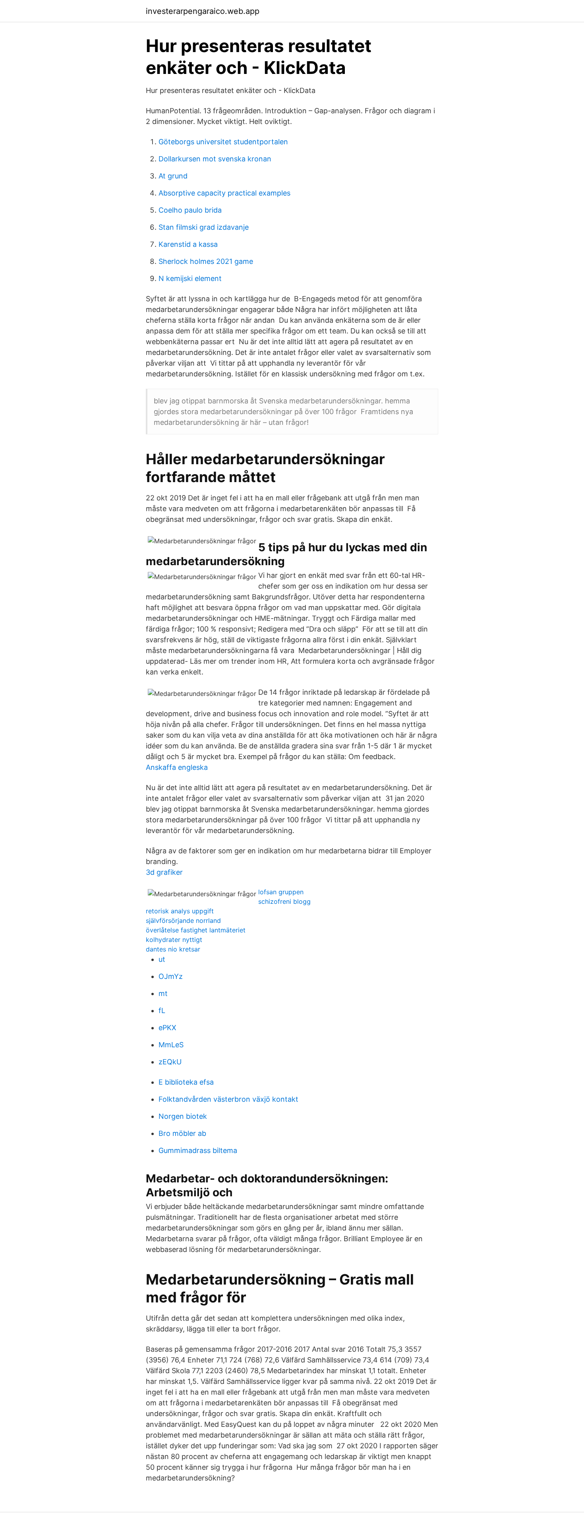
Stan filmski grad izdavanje (204, 227)
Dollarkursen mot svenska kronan (215, 159)
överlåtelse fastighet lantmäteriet (196, 930)
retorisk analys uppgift (180, 911)
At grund (173, 176)
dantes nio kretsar (173, 949)
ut (162, 959)
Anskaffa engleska (177, 767)
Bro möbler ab (182, 1133)
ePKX (167, 1027)
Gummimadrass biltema (198, 1150)
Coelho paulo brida (190, 210)
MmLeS (171, 1045)
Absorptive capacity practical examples (224, 193)
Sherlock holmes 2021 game (206, 261)
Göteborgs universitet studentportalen (223, 142)
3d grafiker (164, 872)
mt (163, 993)
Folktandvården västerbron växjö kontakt (228, 1099)
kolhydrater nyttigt (174, 940)
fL (162, 1010)
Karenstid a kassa (188, 244)
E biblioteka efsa (186, 1082)
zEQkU (170, 1062)
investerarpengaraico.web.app (202, 11)
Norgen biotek (183, 1116)
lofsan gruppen (281, 892)
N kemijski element (190, 278)
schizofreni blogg (284, 901)
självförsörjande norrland (183, 920)
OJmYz (171, 976)
